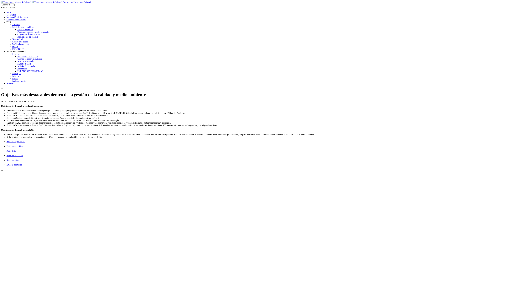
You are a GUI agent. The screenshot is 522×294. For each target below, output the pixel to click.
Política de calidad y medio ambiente (33, 32)
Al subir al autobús (25, 61)
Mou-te (15, 46)
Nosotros (16, 24)
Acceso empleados (20, 42)
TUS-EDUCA (18, 49)
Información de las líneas (17, 17)
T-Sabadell (11, 15)
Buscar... (5, 7)
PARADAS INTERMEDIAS (30, 71)
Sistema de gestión (25, 29)
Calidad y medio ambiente (23, 27)
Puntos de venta (19, 81)
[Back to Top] (2, 170)
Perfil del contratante (21, 44)
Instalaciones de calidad (27, 37)
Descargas (16, 73)
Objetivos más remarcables (28, 34)
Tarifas (15, 78)
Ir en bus (15, 54)
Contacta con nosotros (16, 20)
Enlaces (15, 76)
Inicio (9, 12)
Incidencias (22, 69)
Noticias (10, 83)
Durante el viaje (24, 64)
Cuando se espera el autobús (29, 59)
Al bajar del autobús (26, 66)
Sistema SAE (17, 39)
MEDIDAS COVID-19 (27, 56)
